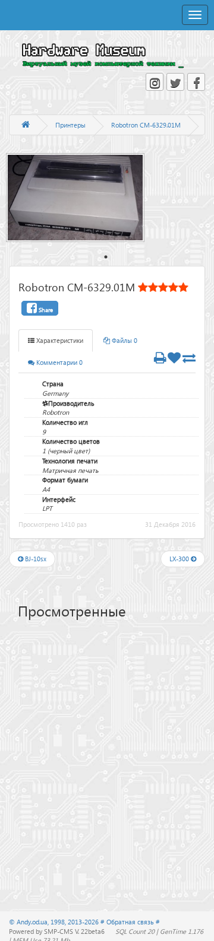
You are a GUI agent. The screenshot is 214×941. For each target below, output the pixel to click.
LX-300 (180, 558)
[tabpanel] (81, 197)
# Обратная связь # (130, 922)
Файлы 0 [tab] (123, 340)
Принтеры (70, 125)
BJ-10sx (34, 558)
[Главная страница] (25, 125)
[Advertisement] (111, 710)
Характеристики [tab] (58, 340)
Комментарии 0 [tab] (58, 362)
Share (45, 309)
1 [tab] (106, 257)
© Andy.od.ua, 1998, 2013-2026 (54, 922)
